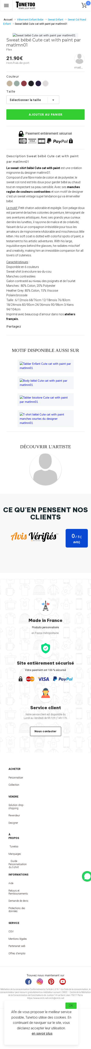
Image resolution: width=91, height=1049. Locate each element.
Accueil (8, 19)
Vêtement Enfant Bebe (30, 19)
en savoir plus (42, 1033)
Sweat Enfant (55, 19)
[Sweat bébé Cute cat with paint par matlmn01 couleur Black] (31, 83)
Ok (71, 1006)
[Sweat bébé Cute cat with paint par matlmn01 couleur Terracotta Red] (24, 83)
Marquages (13, 853)
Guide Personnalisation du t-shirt (13, 864)
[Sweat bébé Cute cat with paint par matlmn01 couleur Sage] (17, 83)
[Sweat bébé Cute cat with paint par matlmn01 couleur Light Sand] (9, 83)
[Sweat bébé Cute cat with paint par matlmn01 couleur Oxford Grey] (45, 83)
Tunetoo (14, 846)
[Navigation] (6, 5)
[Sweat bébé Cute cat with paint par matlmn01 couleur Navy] (38, 83)
